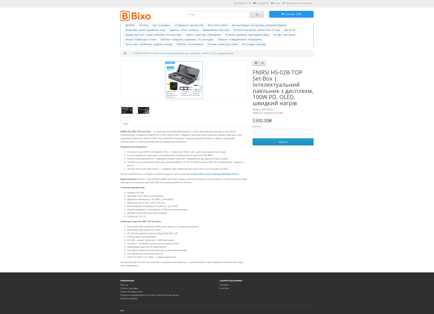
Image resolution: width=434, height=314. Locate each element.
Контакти (224, 284)
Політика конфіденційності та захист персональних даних (149, 295)
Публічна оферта (128, 298)
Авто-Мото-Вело (218, 25)
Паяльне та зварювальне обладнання (239, 39)
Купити (283, 142)
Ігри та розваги (161, 25)
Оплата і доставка (129, 288)
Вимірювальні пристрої (216, 30)
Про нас (124, 284)
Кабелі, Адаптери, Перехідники (203, 34)
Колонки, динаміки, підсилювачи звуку (247, 34)
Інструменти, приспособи (189, 25)
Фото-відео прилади (254, 44)
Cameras (144, 25)
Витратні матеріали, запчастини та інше (257, 30)
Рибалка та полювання (190, 44)
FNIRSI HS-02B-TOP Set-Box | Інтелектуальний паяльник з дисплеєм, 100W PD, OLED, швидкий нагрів (183, 53)
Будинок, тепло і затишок (184, 30)
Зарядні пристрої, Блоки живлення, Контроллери (153, 34)
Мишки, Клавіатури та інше (140, 39)
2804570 (130, 25)
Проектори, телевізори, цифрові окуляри (149, 44)
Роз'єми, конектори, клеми (222, 44)
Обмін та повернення (131, 291)
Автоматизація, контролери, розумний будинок (259, 25)
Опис (125, 123)
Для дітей (289, 30)
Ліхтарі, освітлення (284, 34)
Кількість (257, 126)
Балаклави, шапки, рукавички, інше (145, 30)
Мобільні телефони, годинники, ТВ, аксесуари (187, 39)
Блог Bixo (224, 288)
